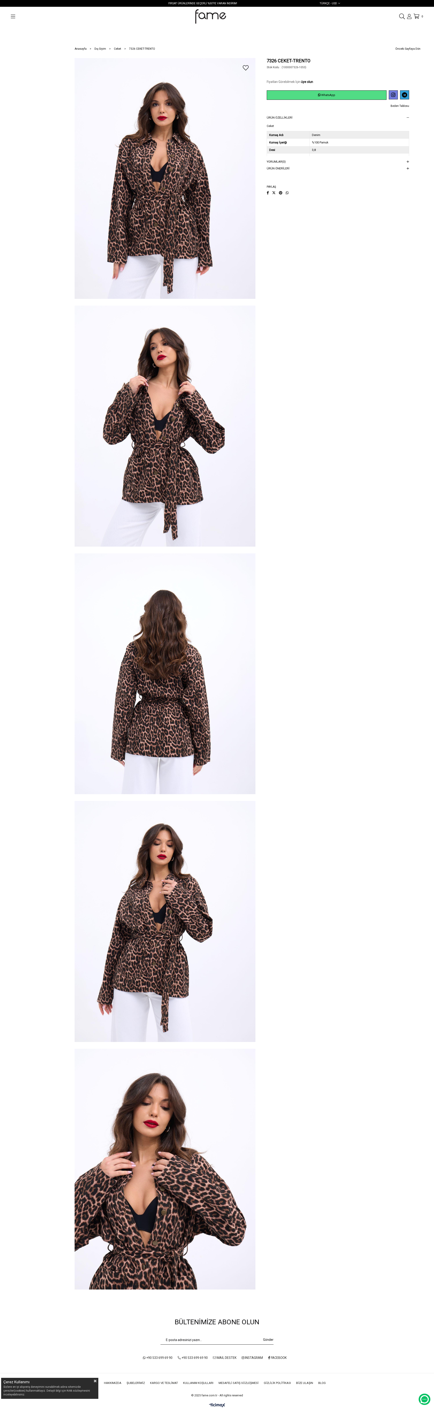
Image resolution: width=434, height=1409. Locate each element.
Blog (322, 1383)
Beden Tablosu (400, 106)
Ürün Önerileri (278, 168)
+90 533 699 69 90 (159, 1358)
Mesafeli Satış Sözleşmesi (239, 1383)
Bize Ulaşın (304, 1383)
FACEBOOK (278, 1358)
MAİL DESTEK (226, 1358)
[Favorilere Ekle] (246, 68)
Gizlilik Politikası (277, 1383)
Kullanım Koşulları (198, 1383)
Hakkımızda (112, 1383)
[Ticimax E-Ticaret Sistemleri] (217, 1405)
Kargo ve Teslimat (164, 1383)
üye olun (307, 82)
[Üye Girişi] (409, 16)
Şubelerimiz (136, 1383)
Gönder (268, 1339)
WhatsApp (328, 95)
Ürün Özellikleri (279, 117)
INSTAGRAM (253, 1358)
